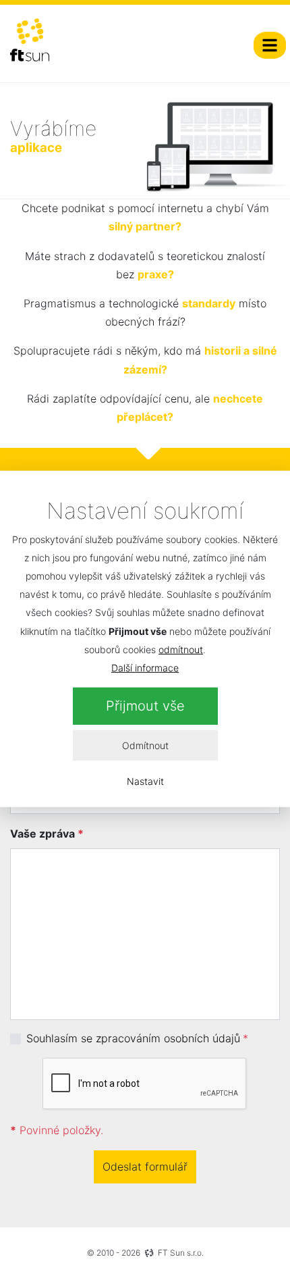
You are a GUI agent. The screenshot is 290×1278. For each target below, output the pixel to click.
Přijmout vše (145, 706)
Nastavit (145, 781)
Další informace (145, 667)
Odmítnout (145, 745)
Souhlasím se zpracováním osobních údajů (133, 1038)
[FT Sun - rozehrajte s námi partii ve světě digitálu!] (29, 40)
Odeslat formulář (145, 1166)
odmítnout (180, 649)
